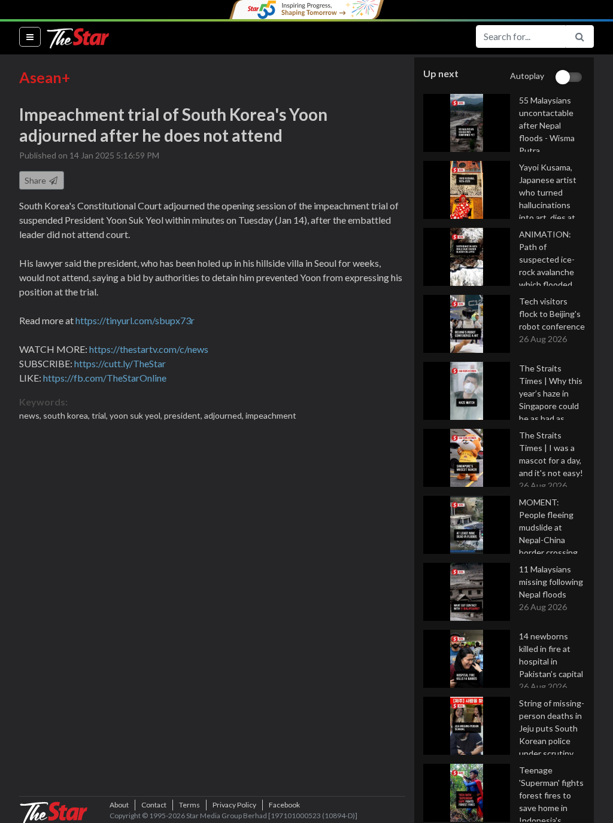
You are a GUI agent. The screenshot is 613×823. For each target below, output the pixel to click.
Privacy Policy (234, 804)
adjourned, (224, 415)
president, (184, 415)
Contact (153, 804)
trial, (101, 415)
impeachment (270, 415)
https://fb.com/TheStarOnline (104, 377)
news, (31, 415)
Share (36, 180)
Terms (189, 804)
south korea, (67, 415)
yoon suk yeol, (137, 415)
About (119, 804)
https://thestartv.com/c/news (148, 349)
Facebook (284, 804)
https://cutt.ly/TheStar (120, 363)
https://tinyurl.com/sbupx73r (135, 320)
